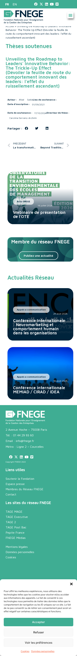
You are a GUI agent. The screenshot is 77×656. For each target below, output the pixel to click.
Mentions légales (17, 546)
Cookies (25, 651)
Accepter (38, 622)
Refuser (38, 632)
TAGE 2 (11, 522)
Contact (11, 494)
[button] (71, 584)
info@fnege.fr (25, 441)
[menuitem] (7, 4)
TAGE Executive (17, 516)
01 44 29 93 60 (23, 435)
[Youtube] (51, 4)
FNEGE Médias (16, 537)
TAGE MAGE (14, 511)
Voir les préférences (38, 642)
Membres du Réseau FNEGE (24, 489)
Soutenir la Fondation (20, 478)
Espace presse (15, 484)
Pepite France (15, 532)
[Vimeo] (57, 4)
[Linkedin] (46, 4)
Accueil (10, 26)
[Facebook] (36, 4)
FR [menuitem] (7, 4)
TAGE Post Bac (16, 527)
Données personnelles (42, 651)
